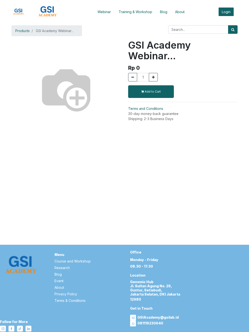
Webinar (104, 12)
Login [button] (226, 12)
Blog (163, 12)
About (180, 12)
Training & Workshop (135, 12)
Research (62, 268)
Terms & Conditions (70, 300)
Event (58, 281)
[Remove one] (132, 77)
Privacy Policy (65, 294)
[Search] (233, 29)
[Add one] (153, 77)
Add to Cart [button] (152, 91)
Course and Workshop (72, 261)
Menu (59, 255)
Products (22, 31)
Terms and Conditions (145, 108)
